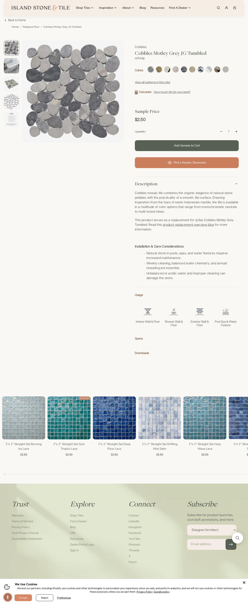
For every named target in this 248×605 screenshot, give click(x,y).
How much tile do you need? (172, 92)
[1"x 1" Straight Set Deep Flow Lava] (114, 417)
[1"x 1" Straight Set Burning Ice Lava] (23, 417)
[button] (237, 538)
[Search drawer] (218, 7)
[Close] (244, 582)
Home (15, 26)
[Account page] (226, 7)
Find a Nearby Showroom (190, 162)
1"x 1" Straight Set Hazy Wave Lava (205, 446)
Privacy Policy (145, 591)
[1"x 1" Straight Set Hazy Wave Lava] (204, 417)
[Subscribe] (231, 544)
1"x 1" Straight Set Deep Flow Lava (114, 446)
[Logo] (41, 8)
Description (146, 184)
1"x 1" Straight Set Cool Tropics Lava (69, 446)
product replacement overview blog (188, 225)
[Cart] (235, 7)
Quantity (140, 131)
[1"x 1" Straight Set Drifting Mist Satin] (159, 417)
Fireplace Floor (31, 26)
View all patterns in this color (152, 82)
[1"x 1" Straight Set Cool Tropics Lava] (68, 417)
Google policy (162, 591)
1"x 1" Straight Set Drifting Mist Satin (159, 446)
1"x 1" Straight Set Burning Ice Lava (23, 446)
